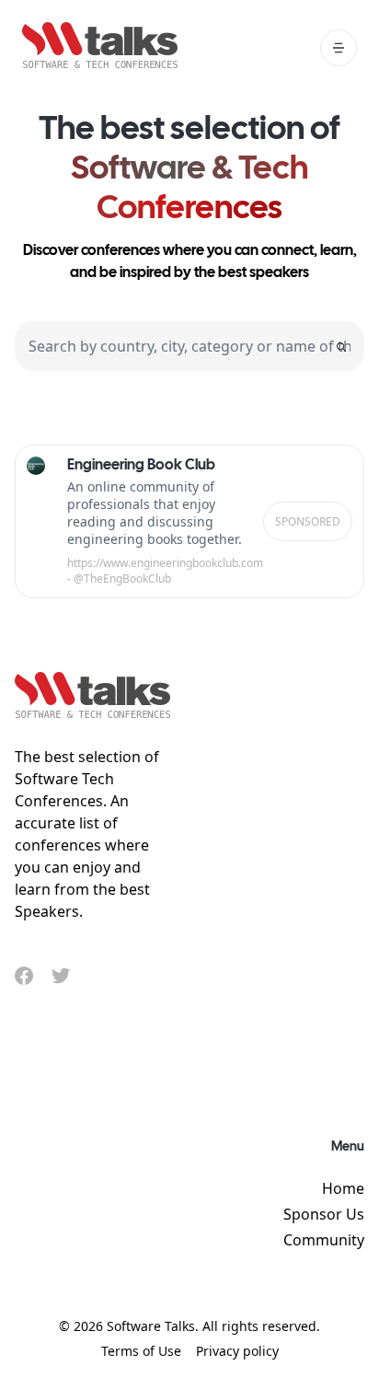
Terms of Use (141, 1351)
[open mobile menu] (338, 47)
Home (343, 1188)
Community (323, 1240)
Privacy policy (237, 1351)
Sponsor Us (323, 1214)
